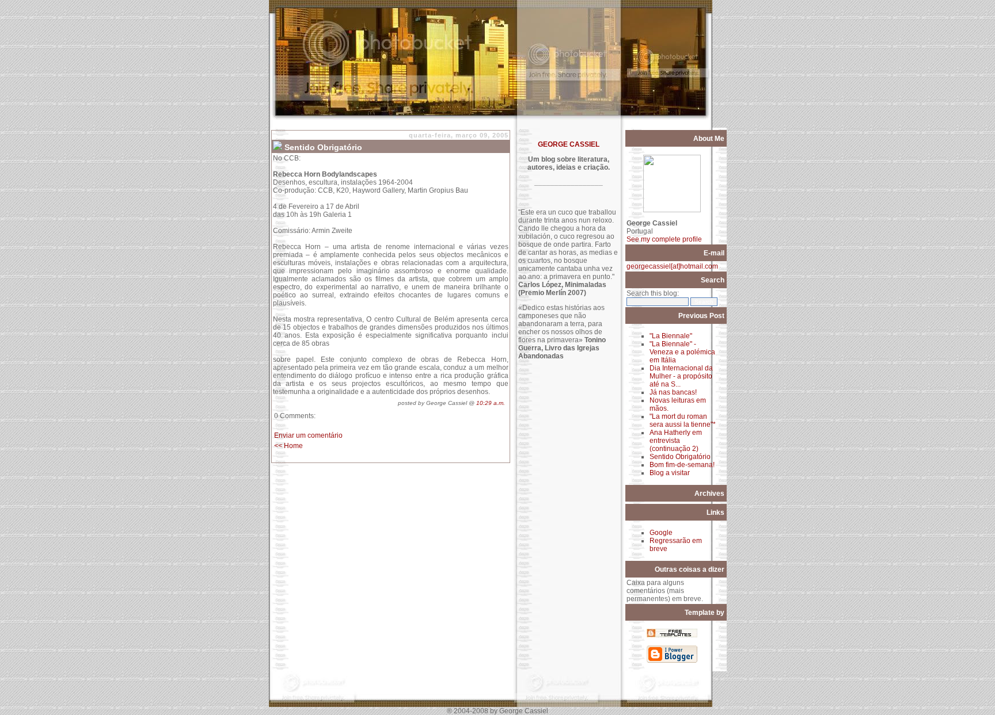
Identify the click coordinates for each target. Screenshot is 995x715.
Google (661, 533)
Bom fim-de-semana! (682, 465)
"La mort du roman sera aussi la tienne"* (683, 420)
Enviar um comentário (308, 435)
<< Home (288, 446)
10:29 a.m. (490, 403)
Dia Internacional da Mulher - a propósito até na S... (681, 376)
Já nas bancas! (673, 392)
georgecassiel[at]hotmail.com (672, 266)
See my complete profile (664, 239)
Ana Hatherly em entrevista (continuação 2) (676, 441)
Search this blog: (652, 293)
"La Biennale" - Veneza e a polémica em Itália (682, 352)
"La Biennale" (671, 336)
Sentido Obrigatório (680, 457)
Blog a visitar (670, 473)
